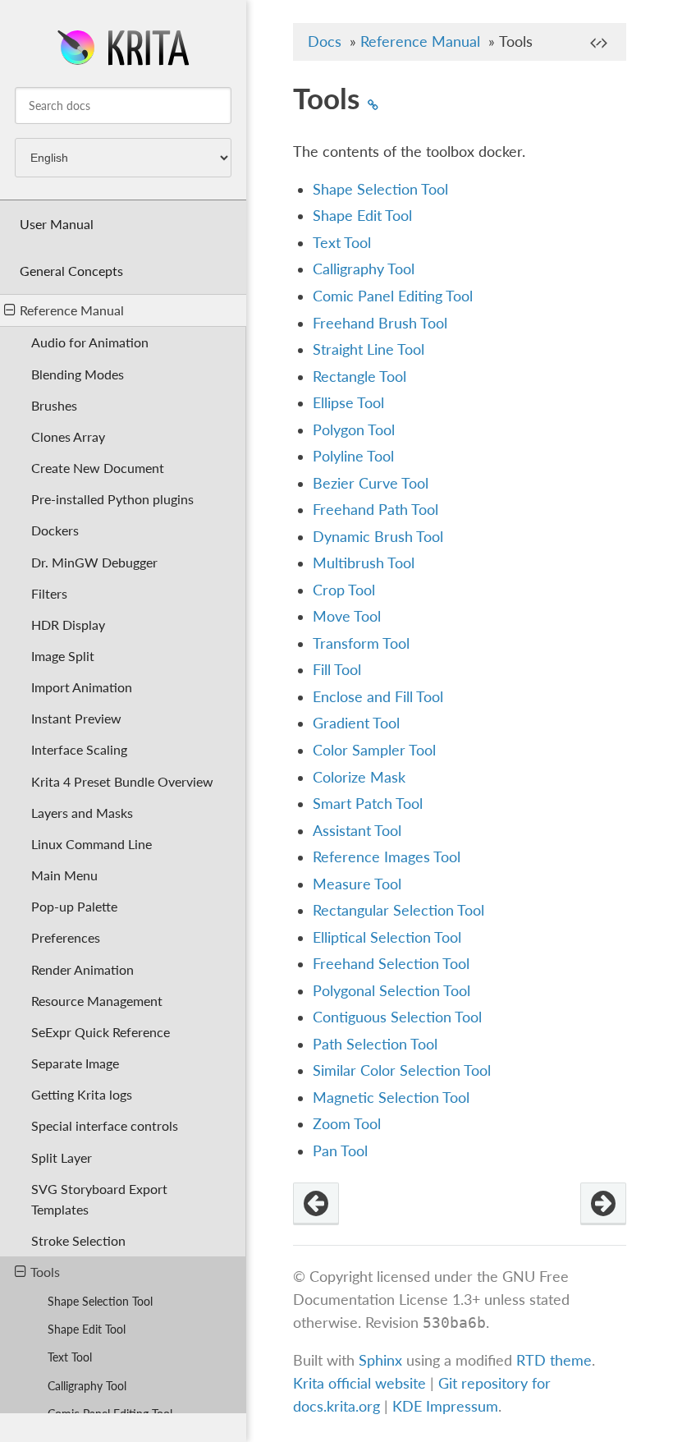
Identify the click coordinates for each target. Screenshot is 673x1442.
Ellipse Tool (348, 402)
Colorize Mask (359, 777)
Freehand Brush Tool (380, 323)
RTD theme (554, 1360)
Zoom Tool (347, 1123)
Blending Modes (77, 374)
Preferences (65, 937)
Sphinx (380, 1360)
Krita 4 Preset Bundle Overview (122, 781)
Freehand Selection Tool (391, 963)
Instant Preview (76, 718)
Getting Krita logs (81, 1094)
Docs (324, 41)
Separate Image (75, 1063)
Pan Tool (340, 1151)
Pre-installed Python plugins (112, 499)
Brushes (54, 405)
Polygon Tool (354, 430)
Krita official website (359, 1383)
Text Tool (70, 1357)
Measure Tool (357, 884)
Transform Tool (361, 643)
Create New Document (97, 467)
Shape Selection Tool (100, 1301)
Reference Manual (72, 310)
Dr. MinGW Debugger (94, 562)
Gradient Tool (356, 723)
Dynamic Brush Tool (378, 536)
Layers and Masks (82, 812)
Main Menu (64, 875)
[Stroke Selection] (316, 1204)
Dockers (55, 530)
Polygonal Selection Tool (391, 990)
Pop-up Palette (74, 906)
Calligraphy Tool (87, 1386)
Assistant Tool (357, 830)
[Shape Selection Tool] (603, 1204)
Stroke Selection (78, 1240)
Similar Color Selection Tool (402, 1070)
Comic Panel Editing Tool (393, 296)
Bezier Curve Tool (370, 483)
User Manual (57, 224)
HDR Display (68, 624)
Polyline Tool (353, 456)
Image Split (62, 656)
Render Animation (82, 969)
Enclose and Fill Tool (378, 696)
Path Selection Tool (375, 1044)
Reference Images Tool (386, 857)
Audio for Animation (90, 342)
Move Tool (347, 616)
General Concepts (71, 270)
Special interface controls (104, 1125)
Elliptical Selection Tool (387, 937)
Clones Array (68, 436)
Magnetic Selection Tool (391, 1097)
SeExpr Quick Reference (100, 1032)
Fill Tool (337, 669)
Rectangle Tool (359, 376)
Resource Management (97, 1000)
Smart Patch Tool (368, 803)
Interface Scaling (79, 749)
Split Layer (61, 1157)
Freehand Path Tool (375, 509)
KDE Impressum (445, 1406)
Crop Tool (344, 590)
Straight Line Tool (368, 349)
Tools (45, 1271)
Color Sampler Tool (374, 750)
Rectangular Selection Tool (398, 910)
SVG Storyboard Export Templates (99, 1199)
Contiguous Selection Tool (397, 1017)
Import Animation (81, 687)
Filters (49, 593)
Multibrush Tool (363, 563)
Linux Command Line (91, 844)
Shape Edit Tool (87, 1329)
